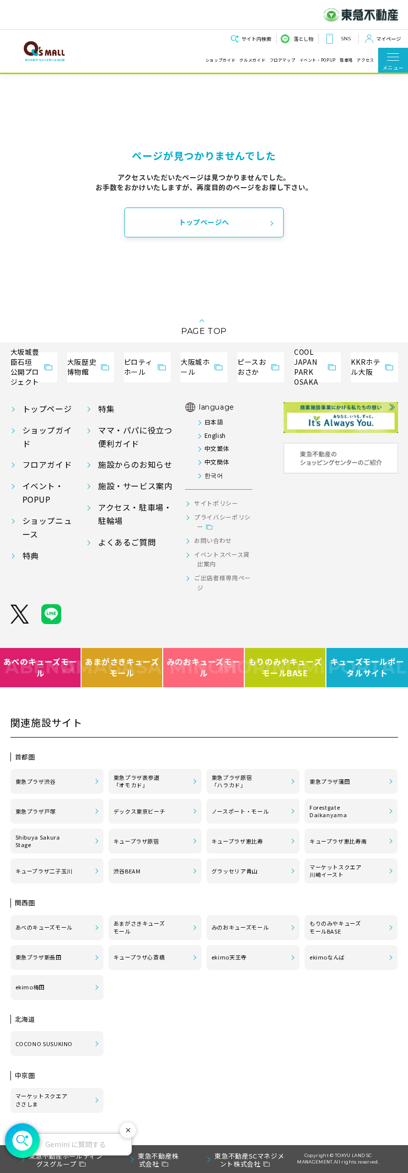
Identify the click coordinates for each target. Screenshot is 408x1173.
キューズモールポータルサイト (367, 667)
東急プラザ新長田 (38, 957)
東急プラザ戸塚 (35, 811)
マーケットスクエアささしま (41, 1100)
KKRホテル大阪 (365, 367)
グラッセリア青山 (234, 871)
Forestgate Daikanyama (328, 811)
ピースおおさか (251, 367)
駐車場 (346, 60)
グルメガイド (252, 60)
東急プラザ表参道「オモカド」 (136, 781)
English (215, 435)
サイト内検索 (256, 38)
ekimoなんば (327, 957)
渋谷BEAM (127, 871)
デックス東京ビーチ (139, 811)
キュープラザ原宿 (136, 841)
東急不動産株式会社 (158, 1160)
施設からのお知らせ (135, 464)
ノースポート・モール (240, 811)
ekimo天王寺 (229, 957)
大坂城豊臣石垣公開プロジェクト (25, 367)
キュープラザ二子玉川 (44, 871)
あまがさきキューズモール (122, 667)
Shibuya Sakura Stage (37, 841)
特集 (106, 409)
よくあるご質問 (127, 542)
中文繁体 (216, 448)
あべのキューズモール (40, 667)
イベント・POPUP (318, 60)
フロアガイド (47, 464)
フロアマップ (283, 60)
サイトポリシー (216, 503)
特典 (30, 555)
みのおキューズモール (204, 667)
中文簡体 (216, 461)
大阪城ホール (195, 367)
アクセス (365, 60)
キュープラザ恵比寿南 (338, 841)
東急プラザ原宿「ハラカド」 (231, 781)
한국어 (213, 475)
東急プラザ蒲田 (329, 781)
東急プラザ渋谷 (35, 781)
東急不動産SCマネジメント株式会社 (249, 1160)
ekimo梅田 (30, 987)
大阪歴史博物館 (82, 367)
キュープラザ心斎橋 (139, 957)
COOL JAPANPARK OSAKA (306, 367)
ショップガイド (220, 60)
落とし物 (303, 38)
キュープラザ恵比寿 (237, 841)
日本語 (213, 422)
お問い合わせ (213, 540)
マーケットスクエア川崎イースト (335, 871)
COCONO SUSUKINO (44, 1044)
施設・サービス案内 (135, 486)
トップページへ (204, 222)
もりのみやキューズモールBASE (285, 667)
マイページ (388, 38)
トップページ (47, 409)
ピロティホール (138, 367)
